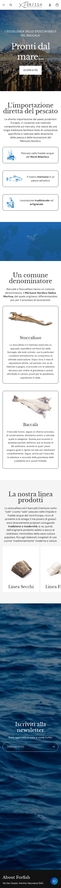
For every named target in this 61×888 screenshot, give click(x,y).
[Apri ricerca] (10, 4)
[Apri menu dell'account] (50, 4)
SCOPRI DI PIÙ (30, 70)
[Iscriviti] (53, 746)
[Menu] (3, 5)
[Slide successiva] (55, 569)
